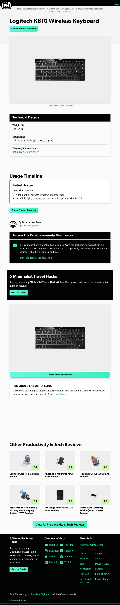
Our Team (85, 573)
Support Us (101, 553)
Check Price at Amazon (23, 29)
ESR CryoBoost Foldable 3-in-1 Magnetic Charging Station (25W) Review (24, 511)
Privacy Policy (102, 579)
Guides (98, 558)
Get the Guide (18, 293)
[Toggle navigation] (116, 3)
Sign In (49, 257)
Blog (82, 563)
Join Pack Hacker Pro (30, 257)
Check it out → (61, 394)
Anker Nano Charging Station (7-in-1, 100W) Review (91, 511)
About (83, 553)
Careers (99, 544)
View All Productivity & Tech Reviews (60, 524)
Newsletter (85, 568)
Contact (99, 568)
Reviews (84, 558)
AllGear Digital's (40, 594)
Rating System (102, 573)
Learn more (66, 11)
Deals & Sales (102, 563)
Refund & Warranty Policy (25, 152)
